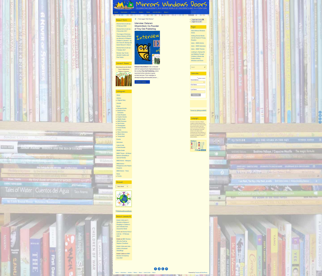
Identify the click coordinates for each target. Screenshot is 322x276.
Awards (119, 103)
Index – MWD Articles (197, 43)
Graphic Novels (122, 117)
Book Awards (121, 147)
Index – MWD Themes (197, 49)
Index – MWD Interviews (198, 46)
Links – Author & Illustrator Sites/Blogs (124, 248)
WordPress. (204, 272)
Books (118, 106)
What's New (121, 134)
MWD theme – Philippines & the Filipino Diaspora (124, 166)
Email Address (197, 79)
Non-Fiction (120, 123)
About (118, 95)
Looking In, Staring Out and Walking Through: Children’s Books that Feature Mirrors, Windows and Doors (198, 56)
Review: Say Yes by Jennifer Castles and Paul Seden (123, 55)
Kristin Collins (121, 220)
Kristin (118, 231)
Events (119, 139)
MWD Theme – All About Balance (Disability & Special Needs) (124, 155)
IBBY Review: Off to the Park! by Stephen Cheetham (124, 241)
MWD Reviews (121, 121)
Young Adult (121, 136)
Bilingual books (122, 108)
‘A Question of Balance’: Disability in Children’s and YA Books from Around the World (123, 224)
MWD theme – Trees (123, 171)
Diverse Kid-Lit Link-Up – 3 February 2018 (124, 234)
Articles (119, 98)
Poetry (119, 130)
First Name (194, 84)
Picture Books (121, 127)
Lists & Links (120, 145)
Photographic (121, 125)
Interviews (120, 142)
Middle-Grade (121, 119)
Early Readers (121, 115)
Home (117, 272)
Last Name (194, 89)
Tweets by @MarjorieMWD (198, 110)
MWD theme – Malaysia (124, 160)
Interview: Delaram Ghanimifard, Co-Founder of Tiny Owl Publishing (147, 25)
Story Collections (122, 132)
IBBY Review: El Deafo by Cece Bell (123, 256)
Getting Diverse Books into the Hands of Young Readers (198, 38)
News (118, 174)
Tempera (197, 272)
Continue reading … (141, 82)
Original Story (121, 100)
